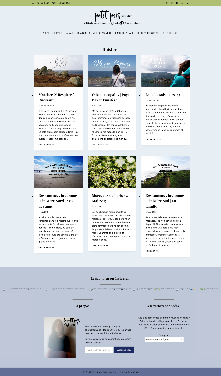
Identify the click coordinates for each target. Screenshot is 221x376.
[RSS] (182, 3)
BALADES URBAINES (76, 33)
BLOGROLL (64, 3)
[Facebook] (172, 3)
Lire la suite (46, 145)
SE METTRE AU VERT (100, 33)
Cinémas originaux (161, 324)
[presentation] (58, 71)
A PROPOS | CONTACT (44, 3)
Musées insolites (179, 317)
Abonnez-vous (124, 350)
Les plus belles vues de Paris (153, 317)
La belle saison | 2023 (163, 94)
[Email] (177, 3)
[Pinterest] (167, 3)
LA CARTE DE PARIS (51, 33)
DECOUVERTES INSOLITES (150, 33)
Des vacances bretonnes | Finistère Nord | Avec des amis (57, 200)
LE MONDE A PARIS (124, 33)
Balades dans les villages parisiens (157, 321)
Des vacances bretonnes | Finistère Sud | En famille (165, 200)
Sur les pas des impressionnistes (167, 328)
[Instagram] (162, 3)
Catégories (164, 335)
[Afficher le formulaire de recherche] (187, 3)
